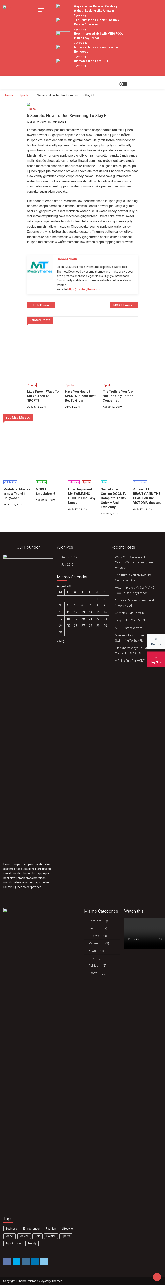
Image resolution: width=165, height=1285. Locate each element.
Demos (156, 644)
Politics (51, 1236)
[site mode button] (123, 84)
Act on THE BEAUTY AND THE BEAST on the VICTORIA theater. (147, 496)
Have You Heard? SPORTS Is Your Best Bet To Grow (80, 396)
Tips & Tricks (14, 1243)
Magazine (95, 943)
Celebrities (10, 482)
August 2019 (69, 557)
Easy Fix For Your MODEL (131, 620)
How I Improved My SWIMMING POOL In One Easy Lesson (81, 496)
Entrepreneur (31, 1228)
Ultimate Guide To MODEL (91, 61)
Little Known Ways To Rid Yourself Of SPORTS (44, 305)
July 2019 (67, 564)
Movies (24, 1236)
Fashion (41, 482)
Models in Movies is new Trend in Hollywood (16, 493)
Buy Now (156, 662)
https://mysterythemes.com (85, 289)
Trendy (32, 1243)
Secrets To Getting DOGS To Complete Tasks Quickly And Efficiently (114, 498)
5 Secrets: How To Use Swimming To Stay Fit (129, 638)
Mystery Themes (51, 1281)
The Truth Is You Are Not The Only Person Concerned (118, 396)
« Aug (60, 641)
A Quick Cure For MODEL (130, 660)
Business (11, 1228)
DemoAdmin (59, 121)
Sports (32, 108)
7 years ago (80, 15)
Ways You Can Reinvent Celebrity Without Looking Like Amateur (134, 562)
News (92, 950)
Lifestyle (74, 482)
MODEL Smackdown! (125, 305)
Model (9, 1236)
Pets (104, 482)
